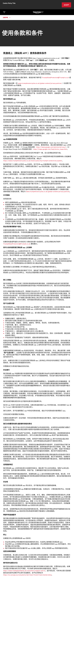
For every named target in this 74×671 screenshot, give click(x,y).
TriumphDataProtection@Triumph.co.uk (55, 77)
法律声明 (5, 17)
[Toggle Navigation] (4, 12)
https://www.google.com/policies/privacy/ (51, 147)
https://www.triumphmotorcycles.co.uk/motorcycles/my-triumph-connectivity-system (32, 161)
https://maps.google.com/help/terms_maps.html (50, 149)
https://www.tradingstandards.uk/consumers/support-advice (24, 571)
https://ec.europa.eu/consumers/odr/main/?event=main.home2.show (27, 575)
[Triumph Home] (38, 12)
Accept (66, 5)
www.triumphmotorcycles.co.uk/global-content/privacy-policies (39, 83)
